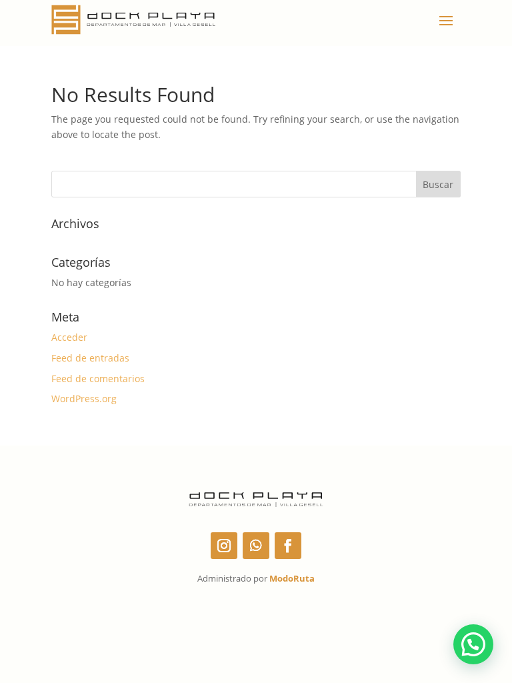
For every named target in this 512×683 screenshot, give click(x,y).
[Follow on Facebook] (288, 545)
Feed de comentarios (98, 378)
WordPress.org (84, 398)
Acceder (69, 337)
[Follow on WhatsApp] (256, 545)
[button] (473, 644)
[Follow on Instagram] (224, 545)
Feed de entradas (90, 358)
